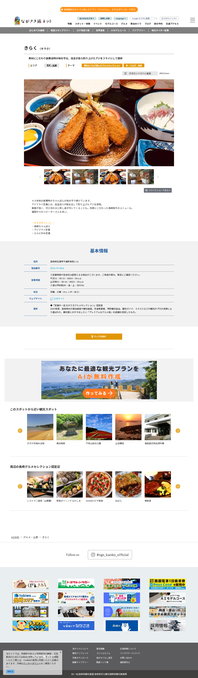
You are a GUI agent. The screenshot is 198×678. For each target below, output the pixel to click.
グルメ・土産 (30, 537)
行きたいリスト (170, 18)
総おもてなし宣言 (104, 658)
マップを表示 (100, 336)
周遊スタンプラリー (60, 30)
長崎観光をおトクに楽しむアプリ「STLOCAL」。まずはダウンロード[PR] (99, 9)
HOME (15, 537)
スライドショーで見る (159, 190)
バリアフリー (138, 30)
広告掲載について (128, 648)
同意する (10, 671)
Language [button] (120, 18)
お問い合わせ (126, 658)
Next (166, 123)
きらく (46, 537)
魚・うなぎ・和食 (134, 65)
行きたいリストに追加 (140, 73)
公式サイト (59, 298)
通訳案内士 (125, 662)
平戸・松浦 (52, 65)
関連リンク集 (102, 662)
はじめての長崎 (36, 30)
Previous (31, 123)
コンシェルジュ (103, 653)
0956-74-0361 (57, 268)
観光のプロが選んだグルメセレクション (102, 65)
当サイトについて (80, 648)
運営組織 (100, 648)
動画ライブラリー (80, 662)
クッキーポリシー (32, 663)
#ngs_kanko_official (113, 555)
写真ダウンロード (80, 658)
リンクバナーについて (130, 653)
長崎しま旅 (105, 18)
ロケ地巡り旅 (83, 30)
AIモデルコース (118, 30)
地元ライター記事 (160, 30)
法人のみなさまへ (86, 18)
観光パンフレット (80, 653)
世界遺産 (100, 30)
